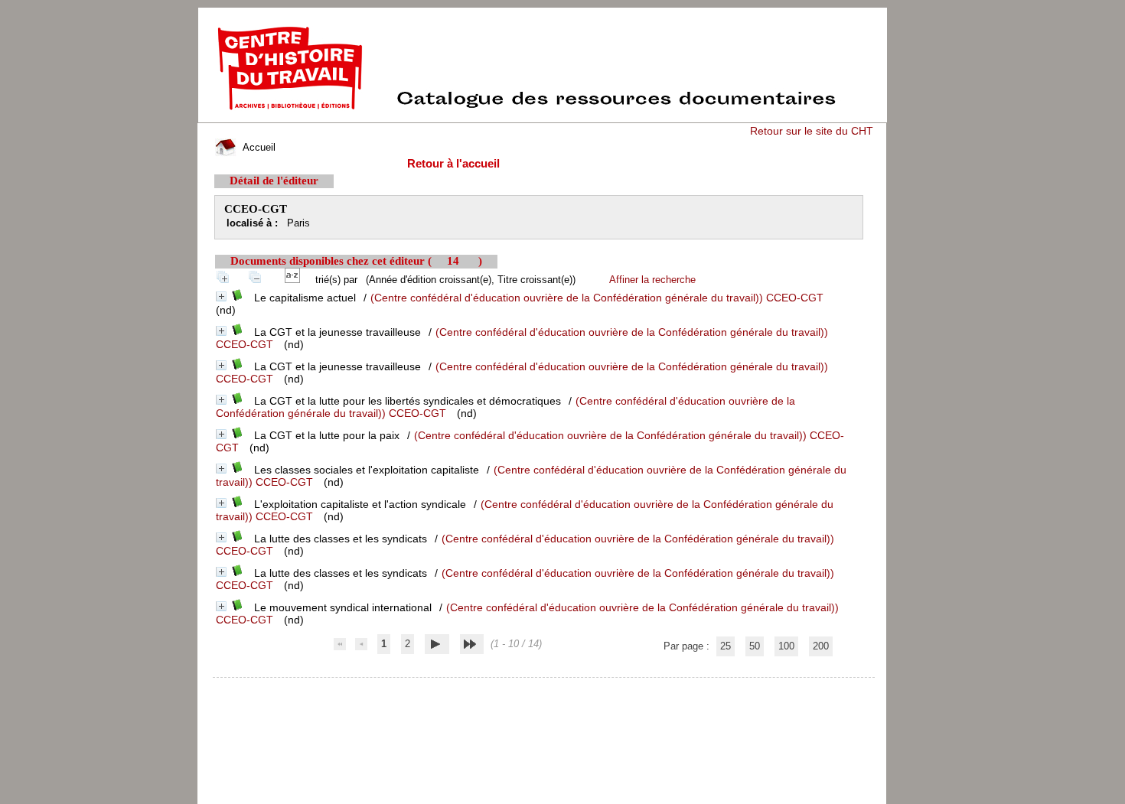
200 (821, 646)
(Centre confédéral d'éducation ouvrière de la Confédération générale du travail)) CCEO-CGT (596, 297)
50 (754, 646)
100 (786, 646)
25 (725, 646)
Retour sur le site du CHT (811, 131)
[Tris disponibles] (295, 279)
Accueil (257, 147)
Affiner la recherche (652, 279)
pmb (544, 687)
